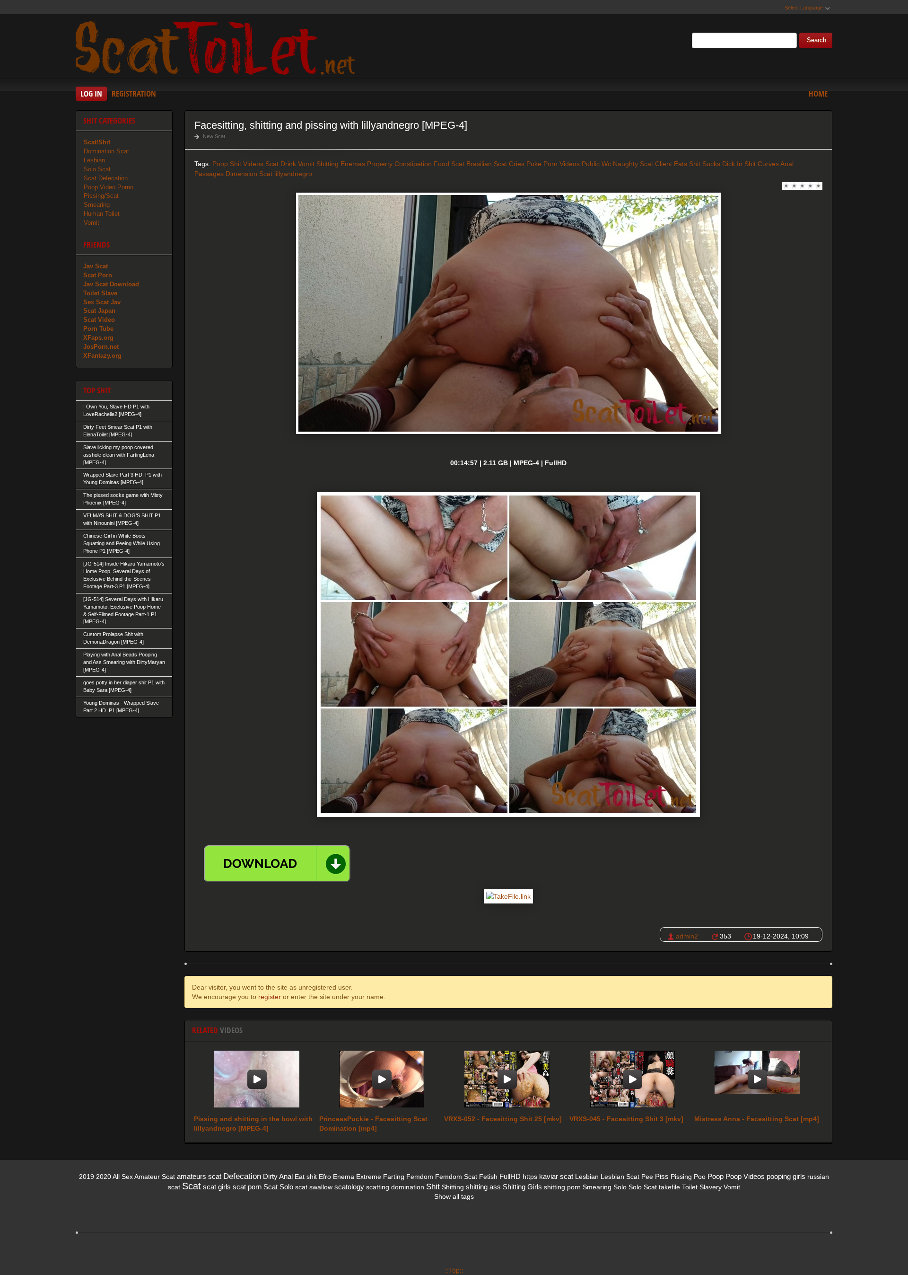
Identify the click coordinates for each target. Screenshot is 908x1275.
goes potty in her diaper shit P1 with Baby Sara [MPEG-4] (124, 686)
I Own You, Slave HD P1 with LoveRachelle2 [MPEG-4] (116, 410)
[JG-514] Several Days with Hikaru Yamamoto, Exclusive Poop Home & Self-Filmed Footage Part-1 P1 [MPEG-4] (123, 610)
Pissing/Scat (101, 195)
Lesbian (94, 160)
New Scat (214, 136)
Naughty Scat (633, 164)
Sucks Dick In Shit (729, 164)
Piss (662, 1176)
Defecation (242, 1176)
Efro (325, 1176)
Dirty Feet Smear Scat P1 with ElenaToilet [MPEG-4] (117, 430)
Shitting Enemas (340, 164)
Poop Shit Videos (237, 164)
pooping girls (786, 1176)
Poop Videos (745, 1176)
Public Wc (596, 164)
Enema (343, 1176)
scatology (349, 1187)
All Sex (123, 1176)
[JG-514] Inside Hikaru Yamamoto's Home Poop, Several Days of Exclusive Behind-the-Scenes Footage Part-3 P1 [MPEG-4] (124, 575)
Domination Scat (106, 151)
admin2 (687, 936)
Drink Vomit (297, 164)
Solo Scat (97, 169)
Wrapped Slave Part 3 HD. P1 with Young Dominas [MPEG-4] (122, 478)
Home (818, 93)
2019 (86, 1176)
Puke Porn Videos (553, 164)
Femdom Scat (456, 1176)
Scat (272, 164)
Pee (647, 1176)
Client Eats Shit (677, 164)
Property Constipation (399, 164)
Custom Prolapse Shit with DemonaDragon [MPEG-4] (113, 638)
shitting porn (562, 1187)
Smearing (97, 204)
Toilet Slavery (702, 1187)
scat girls (217, 1187)
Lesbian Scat (620, 1176)
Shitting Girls (522, 1187)
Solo (620, 1187)
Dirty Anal (278, 1176)
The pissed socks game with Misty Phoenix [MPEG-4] (123, 498)
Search (816, 40)
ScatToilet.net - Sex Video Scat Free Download (217, 46)
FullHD (510, 1176)
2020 (103, 1176)
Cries (516, 164)
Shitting (453, 1187)
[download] (277, 863)
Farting (393, 1176)
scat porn (247, 1187)
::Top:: (454, 1270)
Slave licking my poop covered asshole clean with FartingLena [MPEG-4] (118, 454)
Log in (91, 93)
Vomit (91, 222)
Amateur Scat (154, 1176)
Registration (134, 93)
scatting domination (395, 1187)
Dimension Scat (249, 173)
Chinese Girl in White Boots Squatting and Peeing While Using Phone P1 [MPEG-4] (121, 543)
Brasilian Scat (486, 164)
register (269, 997)
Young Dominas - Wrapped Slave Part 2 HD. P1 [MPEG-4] (121, 706)
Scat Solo (278, 1187)
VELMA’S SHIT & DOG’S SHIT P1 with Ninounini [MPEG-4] (122, 519)
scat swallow (313, 1187)
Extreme (368, 1176)
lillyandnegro (293, 173)
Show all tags (454, 1196)
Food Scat (449, 164)
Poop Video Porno (108, 187)
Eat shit (306, 1176)
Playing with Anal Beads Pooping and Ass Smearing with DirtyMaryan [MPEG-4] (124, 662)
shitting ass (483, 1187)
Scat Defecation (106, 178)
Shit (433, 1186)
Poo (700, 1176)
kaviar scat (556, 1176)
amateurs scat (199, 1176)
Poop (715, 1176)
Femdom (419, 1176)
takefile (669, 1187)
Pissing (681, 1176)
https (530, 1176)
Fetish (488, 1176)
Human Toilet (102, 213)
